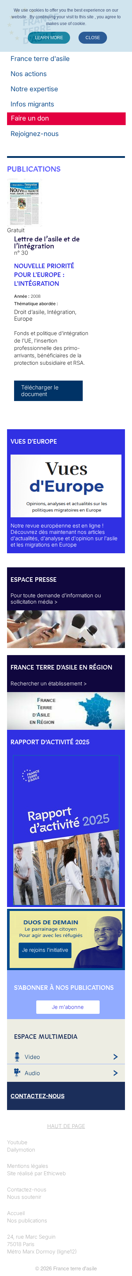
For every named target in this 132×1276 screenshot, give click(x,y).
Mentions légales (27, 1166)
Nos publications (27, 1220)
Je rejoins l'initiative (45, 950)
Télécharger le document (39, 390)
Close (93, 37)
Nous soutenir (24, 1197)
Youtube (17, 1142)
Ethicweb (55, 1173)
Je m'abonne (68, 1007)
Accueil (16, 1213)
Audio (32, 1073)
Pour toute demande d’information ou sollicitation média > (56, 598)
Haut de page (66, 1126)
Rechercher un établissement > (49, 683)
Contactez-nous (26, 1189)
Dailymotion (21, 1149)
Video (32, 1056)
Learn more (49, 37)
